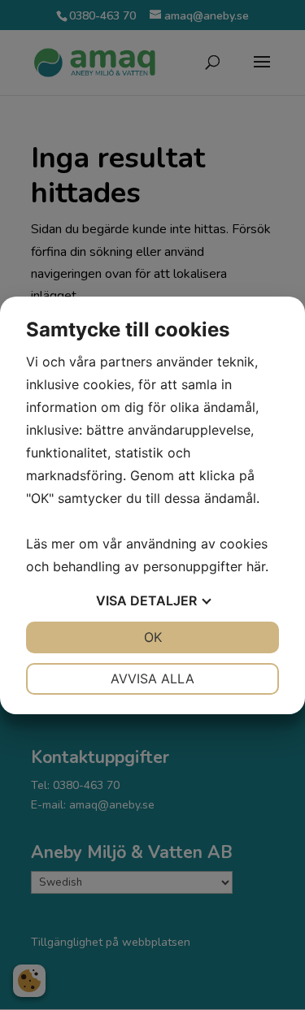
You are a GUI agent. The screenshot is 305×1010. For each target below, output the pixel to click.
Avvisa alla (152, 678)
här (255, 566)
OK (153, 637)
